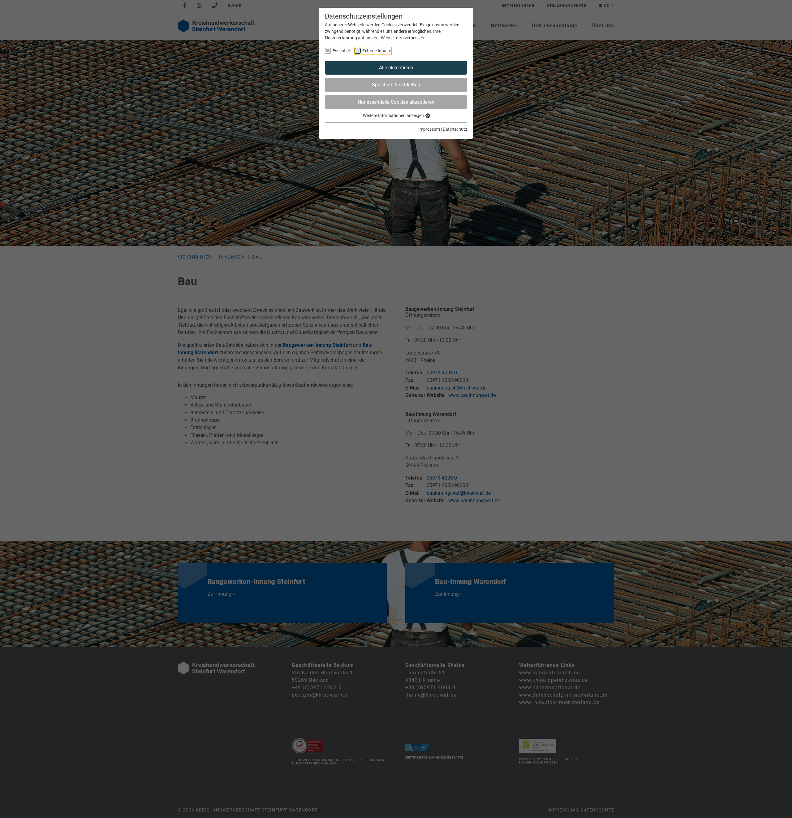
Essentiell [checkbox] (342, 50)
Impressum (429, 129)
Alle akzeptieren (396, 68)
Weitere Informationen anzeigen (394, 115)
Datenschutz (455, 129)
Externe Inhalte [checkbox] (376, 50)
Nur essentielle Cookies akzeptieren (396, 102)
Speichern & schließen (396, 85)
